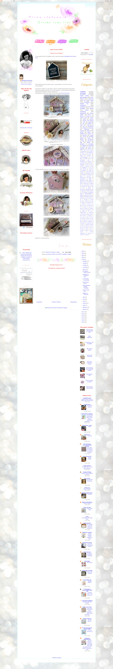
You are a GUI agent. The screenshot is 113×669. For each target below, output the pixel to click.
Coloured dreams (87, 618)
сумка (92, 165)
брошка (89, 187)
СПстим (84, 154)
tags (81, 142)
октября (85, 265)
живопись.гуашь (88, 196)
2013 (83, 320)
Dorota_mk (87, 434)
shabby (89, 123)
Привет (89, 426)
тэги (84, 126)
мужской (87, 165)
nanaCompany (87, 465)
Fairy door (89, 435)
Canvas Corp (83, 117)
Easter (89, 138)
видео (82, 225)
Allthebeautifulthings (87, 502)
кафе (87, 228)
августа (85, 269)
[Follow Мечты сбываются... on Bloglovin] (26, 108)
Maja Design (89, 180)
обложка (86, 208)
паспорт (81, 231)
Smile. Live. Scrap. (87, 607)
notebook (84, 127)
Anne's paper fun (87, 456)
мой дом (86, 230)
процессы (90, 233)
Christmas (83, 105)
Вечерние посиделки (87, 413)
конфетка (82, 133)
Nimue (90, 163)
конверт (81, 165)
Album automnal (87, 489)
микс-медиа (83, 97)
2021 (83, 253)
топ (92, 209)
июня (84, 299)
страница (83, 111)
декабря (85, 261)
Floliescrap (87, 487)
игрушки (82, 130)
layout (81, 116)
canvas (84, 136)
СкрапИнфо (82, 222)
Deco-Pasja (87, 478)
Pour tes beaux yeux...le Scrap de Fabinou (87, 445)
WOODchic (90, 126)
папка (91, 230)
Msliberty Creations (87, 532)
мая (84, 301)
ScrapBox (90, 215)
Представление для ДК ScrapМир (86, 286)
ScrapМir (69, 254)
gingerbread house (87, 542)
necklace (85, 220)
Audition (83, 211)
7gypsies (84, 145)
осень (90, 154)
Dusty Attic (83, 174)
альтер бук (89, 203)
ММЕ (86, 158)
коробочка (90, 122)
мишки (81, 208)
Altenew (81, 155)
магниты (90, 206)
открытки (90, 99)
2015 (83, 315)
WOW (87, 201)
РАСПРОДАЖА (88, 193)
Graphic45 (83, 113)
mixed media (84, 95)
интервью (82, 228)
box (83, 123)
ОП (87, 164)
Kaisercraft (83, 214)
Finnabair (86, 199)
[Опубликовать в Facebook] (69, 252)
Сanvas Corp (90, 186)
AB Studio (89, 177)
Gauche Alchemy (89, 149)
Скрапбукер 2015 (90, 222)
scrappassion (87, 404)
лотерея (81, 230)
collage (82, 202)
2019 (83, 257)
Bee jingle (90, 494)
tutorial (89, 132)
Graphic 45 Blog (87, 472)
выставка (86, 227)
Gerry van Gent (87, 507)
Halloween (86, 129)
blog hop (86, 183)
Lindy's (87, 110)
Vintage (91, 135)
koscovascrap (87, 552)
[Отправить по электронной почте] (65, 252)
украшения (84, 167)
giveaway (83, 218)
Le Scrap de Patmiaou (87, 600)
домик (81, 205)
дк (91, 164)
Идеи (81, 176)
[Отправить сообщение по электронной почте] (63, 252)
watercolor (84, 151)
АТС (92, 202)
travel (92, 184)
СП (89, 107)
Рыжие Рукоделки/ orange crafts (87, 628)
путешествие (83, 209)
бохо (83, 187)
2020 (83, 255)
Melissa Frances (83, 182)
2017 (83, 311)
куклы (90, 170)
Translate (91, 54)
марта (84, 305)
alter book (91, 201)
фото (83, 173)
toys (83, 141)
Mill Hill (90, 182)
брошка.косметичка (89, 224)
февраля (85, 307)
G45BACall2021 (83, 212)
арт (90, 158)
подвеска (91, 208)
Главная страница (56, 302)
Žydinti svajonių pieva (87, 492)
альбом (82, 107)
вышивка (91, 145)
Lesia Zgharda (83, 168)
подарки (82, 171)
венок (91, 195)
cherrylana (90, 174)
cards (91, 100)
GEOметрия (91, 212)
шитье (91, 117)
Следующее (39, 302)
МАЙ (81, 221)
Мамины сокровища (88, 221)
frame (89, 148)
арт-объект (48, 254)
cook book (82, 163)
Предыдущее (73, 302)
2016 (83, 313)
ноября (85, 263)
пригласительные (89, 171)
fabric (88, 217)
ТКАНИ (83, 203)
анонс (83, 224)
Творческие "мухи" (87, 425)
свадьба (81, 234)
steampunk (91, 168)
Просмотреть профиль (26, 84)
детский (81, 196)
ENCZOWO (87, 561)
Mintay (88, 142)
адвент (81, 195)
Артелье (83, 186)
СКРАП (53, 254)
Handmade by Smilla (87, 570)
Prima (89, 114)
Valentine (84, 135)
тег (85, 198)
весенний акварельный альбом (90, 545)
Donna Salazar (90, 190)
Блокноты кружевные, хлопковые (89, 554)
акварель (82, 144)
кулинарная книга (85, 160)
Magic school (89, 214)
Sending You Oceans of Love (86, 275)
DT (80, 199)
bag (81, 183)
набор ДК (87, 189)
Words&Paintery (90, 152)
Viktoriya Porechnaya (27, 80)
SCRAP (59, 254)
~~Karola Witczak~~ (87, 579)
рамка (88, 130)
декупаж (91, 127)
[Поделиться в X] (68, 252)
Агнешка (90, 220)
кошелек (82, 189)
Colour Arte (90, 198)
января (85, 309)
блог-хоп (89, 176)
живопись (84, 170)
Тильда (82, 139)
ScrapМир (64, 254)
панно (89, 146)
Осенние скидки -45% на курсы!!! (89, 594)
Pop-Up (89, 141)
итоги (85, 205)
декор (83, 146)
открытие (90, 161)
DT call (89, 211)
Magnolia (82, 180)
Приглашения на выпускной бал (89, 331)
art (56, 254)
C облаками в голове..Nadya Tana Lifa (87, 590)
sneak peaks (86, 184)
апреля (85, 303)
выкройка (87, 225)
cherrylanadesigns (84, 157)
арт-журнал (90, 139)
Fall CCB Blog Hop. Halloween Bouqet (89, 369)
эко (86, 163)
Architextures (82, 179)
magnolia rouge (87, 398)
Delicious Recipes (65, 93)
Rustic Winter (83, 215)
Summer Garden (87, 503)
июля (84, 297)
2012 (83, 322)
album (91, 108)
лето (91, 228)
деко (91, 227)
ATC (90, 167)
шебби (84, 119)
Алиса (81, 149)
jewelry (88, 218)
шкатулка (88, 173)
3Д (92, 173)
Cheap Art (88, 116)
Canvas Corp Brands (88, 120)
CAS (84, 122)
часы (92, 189)
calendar (82, 148)
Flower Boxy (89, 562)
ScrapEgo (82, 164)
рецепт (89, 209)
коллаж (81, 198)
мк (92, 125)
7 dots (87, 125)
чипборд (86, 234)
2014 (83, 318)
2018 (83, 259)
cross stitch (82, 217)
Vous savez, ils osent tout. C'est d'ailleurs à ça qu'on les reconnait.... (90, 450)
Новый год (84, 103)
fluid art (91, 217)
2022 (83, 251)
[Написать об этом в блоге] (66, 252)
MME (90, 179)
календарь (90, 144)
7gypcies (83, 190)
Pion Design (84, 192)
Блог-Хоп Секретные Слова (89, 363)
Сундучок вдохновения (87, 639)
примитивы (82, 177)
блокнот (91, 119)
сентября (85, 267)
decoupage (88, 202)
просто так (90, 133)
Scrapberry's (82, 161)
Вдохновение (87, 523)
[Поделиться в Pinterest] (70, 252)
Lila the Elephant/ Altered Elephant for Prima (89, 536)
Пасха (81, 125)
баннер (86, 195)
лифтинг (85, 206)
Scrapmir (89, 155)
